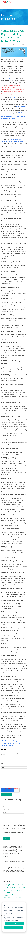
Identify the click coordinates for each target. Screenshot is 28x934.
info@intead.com (5, 931)
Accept (14, 923)
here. (13, 829)
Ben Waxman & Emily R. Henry (11, 44)
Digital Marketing (20, 753)
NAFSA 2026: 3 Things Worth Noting (12, 897)
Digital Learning (13, 753)
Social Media (6, 753)
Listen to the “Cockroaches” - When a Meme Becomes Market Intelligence (14, 888)
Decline (13, 927)
